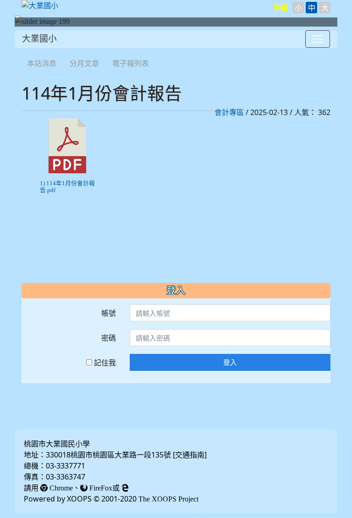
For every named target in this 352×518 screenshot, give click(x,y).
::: (24, 51)
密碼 (108, 338)
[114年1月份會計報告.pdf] (67, 145)
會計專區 (229, 112)
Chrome (60, 487)
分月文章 (84, 63)
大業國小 (39, 38)
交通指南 (189, 454)
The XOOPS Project (168, 498)
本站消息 (41, 63)
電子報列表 (130, 63)
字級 (281, 7)
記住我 (104, 363)
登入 (230, 362)
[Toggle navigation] (317, 39)
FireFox (100, 487)
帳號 (108, 313)
